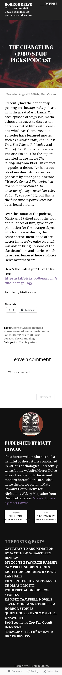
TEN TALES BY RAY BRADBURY (46, 516)
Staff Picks (19, 335)
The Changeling (25, 338)
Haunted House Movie (26, 331)
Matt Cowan (48, 94)
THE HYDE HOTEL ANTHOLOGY (16, 516)
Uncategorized (28, 342)
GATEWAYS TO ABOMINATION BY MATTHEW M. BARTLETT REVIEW (29, 553)
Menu (50, 4)
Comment (45, 397)
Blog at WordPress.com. (31, 665)
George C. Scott (21, 327)
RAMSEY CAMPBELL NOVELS (28, 599)
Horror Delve (18, 4)
